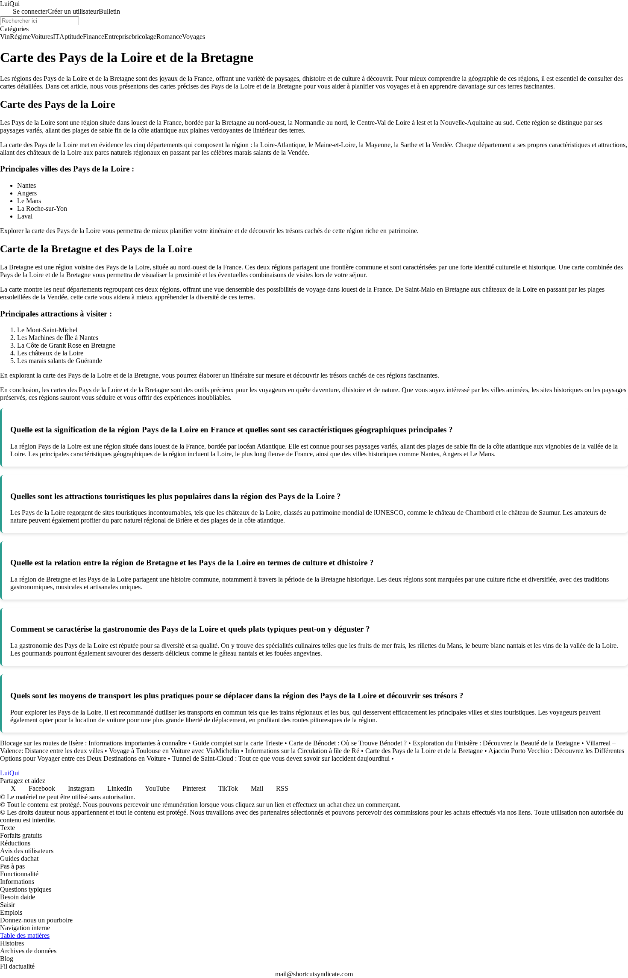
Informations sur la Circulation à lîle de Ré (302, 750)
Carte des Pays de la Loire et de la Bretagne (424, 750)
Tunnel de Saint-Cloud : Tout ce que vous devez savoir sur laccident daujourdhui (281, 758)
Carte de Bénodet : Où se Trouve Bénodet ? (348, 743)
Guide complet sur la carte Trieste (238, 743)
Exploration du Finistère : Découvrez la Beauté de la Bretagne (496, 743)
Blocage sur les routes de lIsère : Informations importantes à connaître (93, 743)
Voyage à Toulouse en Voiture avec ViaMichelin (174, 750)
